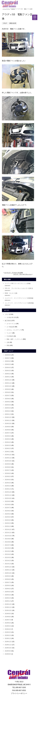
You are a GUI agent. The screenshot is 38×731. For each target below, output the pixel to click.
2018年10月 (8, 648)
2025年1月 (8, 414)
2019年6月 (8, 623)
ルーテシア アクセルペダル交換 (13, 272)
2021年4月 (8, 554)
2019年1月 (8, 638)
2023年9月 (8, 464)
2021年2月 (8, 560)
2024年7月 (8, 433)
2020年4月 (8, 591)
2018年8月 (8, 654)
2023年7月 (8, 470)
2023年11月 (8, 458)
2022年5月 (8, 514)
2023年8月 (8, 467)
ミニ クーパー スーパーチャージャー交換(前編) (20, 303)
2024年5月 (8, 439)
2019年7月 (8, 620)
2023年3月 (8, 482)
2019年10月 (8, 610)
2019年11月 (8, 607)
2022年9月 (8, 501)
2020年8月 (8, 579)
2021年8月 (8, 542)
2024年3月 (8, 445)
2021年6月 (8, 548)
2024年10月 (8, 423)
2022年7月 (8, 507)
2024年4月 (8, 442)
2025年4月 (8, 405)
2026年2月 (8, 373)
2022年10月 (8, 498)
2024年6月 (8, 436)
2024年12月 (8, 417)
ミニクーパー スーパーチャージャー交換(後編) (19, 298)
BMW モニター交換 (11, 293)
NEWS (13, 9)
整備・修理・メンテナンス (14, 339)
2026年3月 (8, 370)
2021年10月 (8, 535)
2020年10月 (8, 573)
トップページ (6, 9)
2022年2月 (8, 523)
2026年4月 (8, 367)
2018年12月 (8, 641)
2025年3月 (8, 408)
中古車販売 (10, 336)
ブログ (7, 314)
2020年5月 (8, 588)
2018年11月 (8, 644)
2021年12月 (8, 529)
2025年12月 (8, 380)
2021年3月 (8, 557)
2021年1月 (8, 563)
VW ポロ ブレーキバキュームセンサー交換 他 (19, 288)
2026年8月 (8, 355)
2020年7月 (8, 582)
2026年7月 (8, 358)
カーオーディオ (11, 323)
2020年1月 (8, 601)
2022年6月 (8, 510)
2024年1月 (8, 451)
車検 (8, 345)
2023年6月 (8, 473)
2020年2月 (8, 598)
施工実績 (7, 320)
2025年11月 (8, 383)
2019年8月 (8, 616)
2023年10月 (8, 461)
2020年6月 (8, 585)
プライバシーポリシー (19, 693)
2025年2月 (8, 411)
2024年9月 (8, 426)
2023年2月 (8, 486)
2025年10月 (8, 386)
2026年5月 (8, 364)
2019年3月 (8, 632)
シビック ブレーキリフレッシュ (22, 274)
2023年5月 (8, 476)
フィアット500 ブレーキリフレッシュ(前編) (18, 283)
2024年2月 (8, 448)
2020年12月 (8, 567)
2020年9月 (8, 576)
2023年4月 (8, 479)
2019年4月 (8, 629)
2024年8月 (8, 430)
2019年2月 (8, 635)
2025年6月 (8, 398)
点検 (8, 342)
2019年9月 (8, 613)
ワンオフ (9, 333)
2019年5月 (8, 626)
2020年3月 (8, 595)
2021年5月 (8, 551)
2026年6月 (8, 361)
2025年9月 (8, 389)
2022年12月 (8, 492)
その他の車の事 (11, 317)
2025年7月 (8, 395)
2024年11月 (8, 420)
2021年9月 (8, 538)
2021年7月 (8, 545)
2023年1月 (8, 489)
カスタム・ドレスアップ (14, 330)
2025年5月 (8, 401)
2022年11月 (8, 495)
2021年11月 (8, 532)
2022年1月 (8, 526)
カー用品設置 (10, 327)
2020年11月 (8, 570)
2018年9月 (8, 651)
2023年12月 (8, 454)
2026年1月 (8, 377)
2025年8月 (8, 392)
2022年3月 (8, 520)
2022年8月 (8, 504)
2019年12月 (8, 604)
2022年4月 (8, 517)
